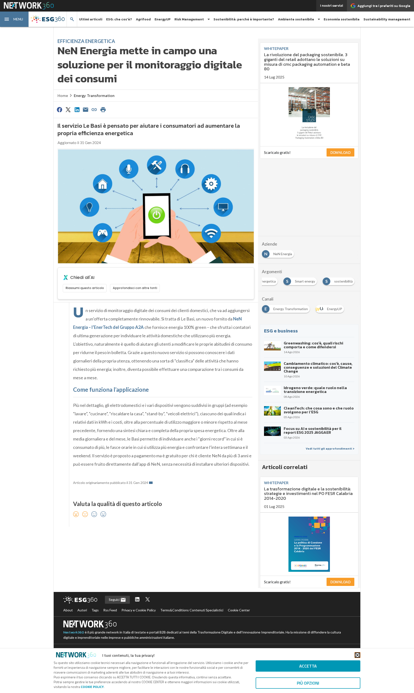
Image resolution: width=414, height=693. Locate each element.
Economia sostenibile (342, 19)
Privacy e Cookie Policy (138, 610)
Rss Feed (110, 610)
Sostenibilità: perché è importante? (243, 19)
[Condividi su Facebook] (59, 109)
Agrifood (143, 19)
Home (63, 95)
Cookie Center (239, 610)
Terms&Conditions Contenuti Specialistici (191, 610)
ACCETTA (308, 666)
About (68, 610)
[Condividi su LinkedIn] (77, 109)
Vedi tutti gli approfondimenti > (330, 448)
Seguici (114, 599)
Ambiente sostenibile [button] (296, 19)
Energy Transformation (94, 95)
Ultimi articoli (90, 19)
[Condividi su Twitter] (68, 109)
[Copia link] (94, 109)
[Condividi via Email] (85, 109)
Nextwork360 (73, 632)
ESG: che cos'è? (119, 19)
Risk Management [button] (189, 19)
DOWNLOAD (340, 152)
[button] (14, 19)
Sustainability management (386, 19)
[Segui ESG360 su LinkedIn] (137, 600)
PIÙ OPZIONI (308, 683)
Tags (95, 610)
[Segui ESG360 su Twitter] (147, 600)
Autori (82, 610)
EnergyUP (163, 19)
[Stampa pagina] (103, 109)
